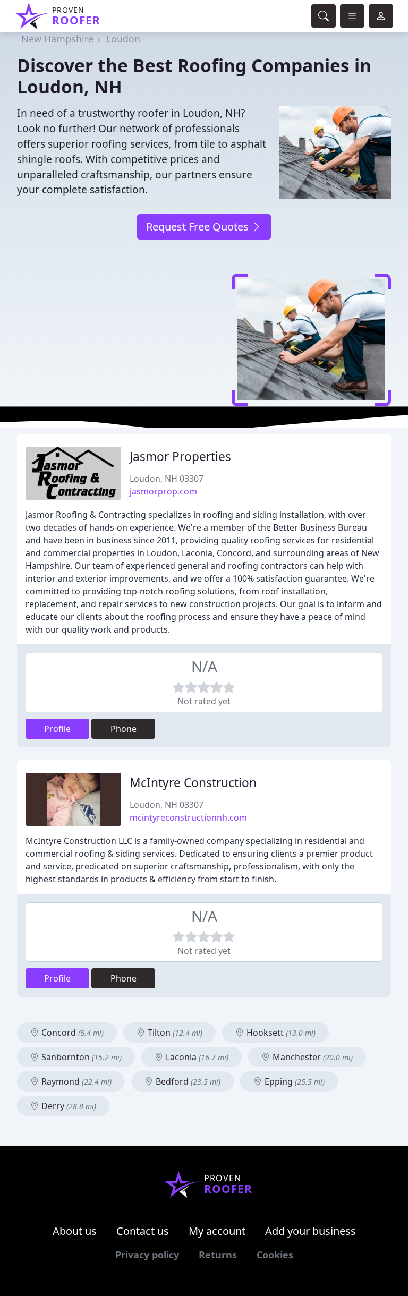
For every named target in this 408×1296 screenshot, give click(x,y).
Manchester (311, 1057)
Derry (67, 1106)
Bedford (187, 1081)
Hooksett (280, 1032)
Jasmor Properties (180, 456)
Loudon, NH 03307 (166, 478)
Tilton (174, 1032)
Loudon (123, 38)
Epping (293, 1081)
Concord (71, 1032)
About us (75, 1231)
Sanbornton (80, 1057)
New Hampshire (57, 38)
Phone (123, 729)
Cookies (275, 1254)
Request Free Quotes (198, 226)
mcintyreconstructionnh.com (188, 817)
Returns (218, 1254)
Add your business (310, 1231)
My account (217, 1231)
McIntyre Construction (193, 782)
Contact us (142, 1231)
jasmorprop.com (163, 491)
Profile (57, 729)
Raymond (75, 1081)
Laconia (196, 1057)
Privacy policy (147, 1254)
